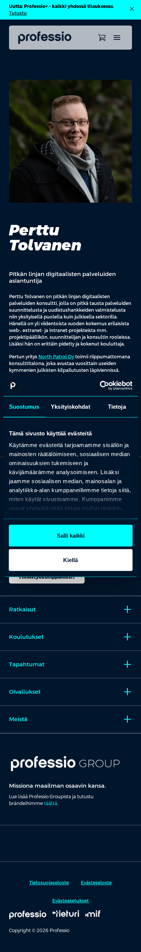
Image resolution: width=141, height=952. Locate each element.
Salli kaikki (71, 535)
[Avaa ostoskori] (102, 38)
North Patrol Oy (56, 356)
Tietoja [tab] (117, 406)
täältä (50, 803)
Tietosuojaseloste (49, 882)
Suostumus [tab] (24, 406)
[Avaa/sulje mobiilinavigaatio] (117, 38)
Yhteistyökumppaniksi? (46, 577)
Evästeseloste (96, 882)
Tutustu (18, 13)
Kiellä (70, 560)
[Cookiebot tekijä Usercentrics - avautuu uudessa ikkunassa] (100, 386)
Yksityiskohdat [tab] (70, 406)
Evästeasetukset (70, 900)
